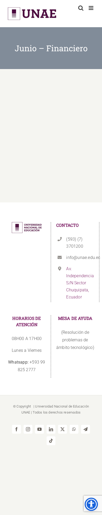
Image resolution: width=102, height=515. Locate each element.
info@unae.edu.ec (80, 257)
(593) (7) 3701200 (74, 243)
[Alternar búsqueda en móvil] (80, 8)
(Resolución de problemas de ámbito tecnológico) (75, 340)
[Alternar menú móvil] (91, 8)
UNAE (25, 412)
